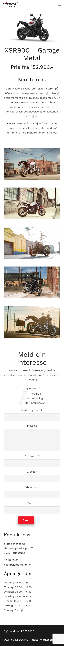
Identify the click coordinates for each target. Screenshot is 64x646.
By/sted (32, 503)
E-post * (32, 471)
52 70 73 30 (11, 560)
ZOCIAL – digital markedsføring (38, 639)
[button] (60, 4)
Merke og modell (32, 410)
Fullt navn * (32, 456)
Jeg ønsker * (34, 395)
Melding (32, 425)
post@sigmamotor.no (17, 564)
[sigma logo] (10, 4)
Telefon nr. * (32, 487)
